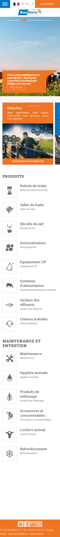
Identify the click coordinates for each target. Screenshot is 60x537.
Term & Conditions (18, 533)
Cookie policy (36, 533)
